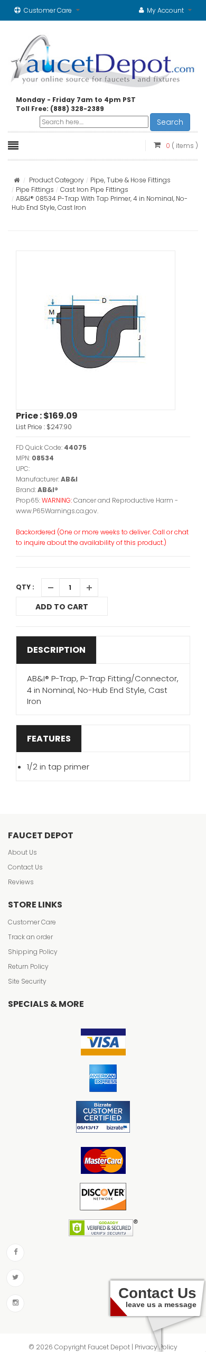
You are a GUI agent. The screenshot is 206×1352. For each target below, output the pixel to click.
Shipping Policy (33, 951)
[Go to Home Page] (17, 180)
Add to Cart (61, 606)
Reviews (21, 881)
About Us (22, 852)
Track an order (30, 936)
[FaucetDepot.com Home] (103, 58)
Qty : (25, 586)
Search (170, 122)
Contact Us (25, 867)
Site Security (27, 981)
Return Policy (28, 966)
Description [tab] (56, 650)
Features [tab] (49, 739)
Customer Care (32, 922)
